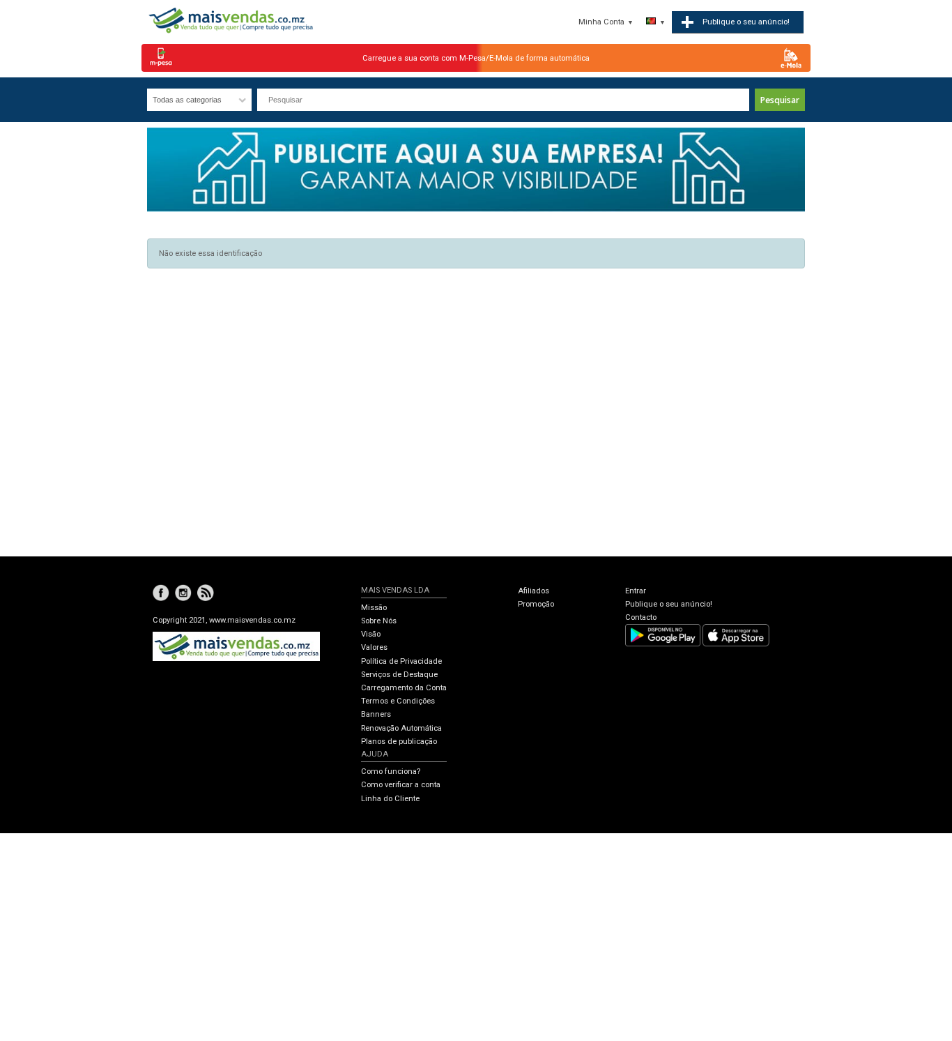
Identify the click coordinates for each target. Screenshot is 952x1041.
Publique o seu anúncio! (668, 604)
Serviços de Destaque (399, 674)
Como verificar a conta (400, 784)
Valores (374, 647)
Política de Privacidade (401, 661)
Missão (374, 607)
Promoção (536, 604)
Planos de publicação (399, 741)
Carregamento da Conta (404, 687)
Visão (371, 634)
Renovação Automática (401, 728)
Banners (376, 714)
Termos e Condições (398, 701)
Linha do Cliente (390, 798)
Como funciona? (390, 771)
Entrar (635, 590)
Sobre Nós (379, 620)
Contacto (641, 617)
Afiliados (533, 590)
